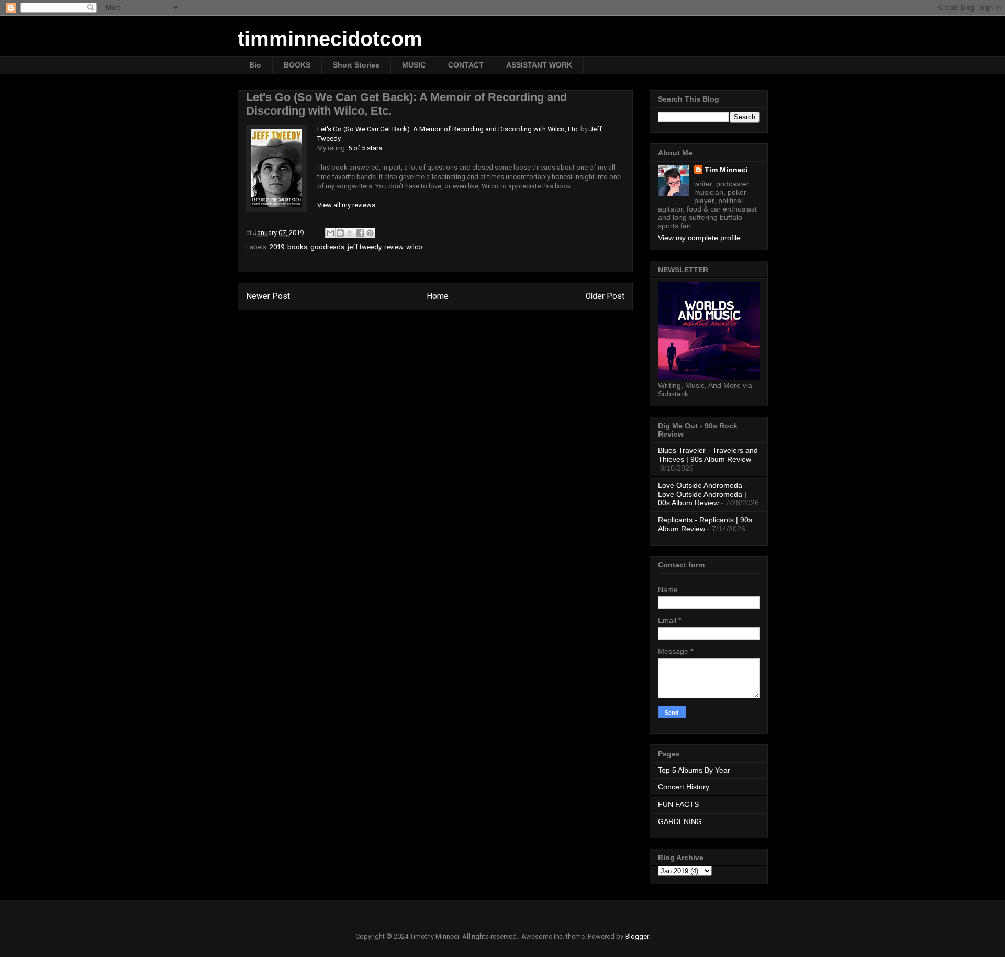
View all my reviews (346, 205)
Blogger (637, 936)
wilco (414, 247)
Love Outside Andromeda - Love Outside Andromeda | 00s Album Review (702, 494)
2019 (277, 247)
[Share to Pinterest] (370, 233)
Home (438, 296)
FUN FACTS (678, 804)
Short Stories (356, 65)
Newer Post (268, 296)
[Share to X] (350, 233)
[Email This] (330, 233)
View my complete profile (699, 237)
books (297, 247)
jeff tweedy (364, 247)
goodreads (327, 247)
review (393, 247)
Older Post (605, 296)
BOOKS (297, 65)
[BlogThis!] (340, 233)
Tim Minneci (726, 169)
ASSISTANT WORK (539, 65)
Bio (255, 65)
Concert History (683, 787)
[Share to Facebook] (360, 233)
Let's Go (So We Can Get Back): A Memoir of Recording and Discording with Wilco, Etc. (448, 129)
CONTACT (466, 65)
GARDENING (680, 821)
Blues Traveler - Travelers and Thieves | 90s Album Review (708, 454)
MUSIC (414, 65)
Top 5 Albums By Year (694, 770)
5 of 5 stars (365, 148)
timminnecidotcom (330, 38)
